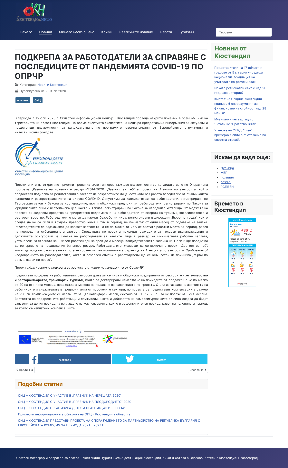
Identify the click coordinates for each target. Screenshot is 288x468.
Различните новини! (136, 32)
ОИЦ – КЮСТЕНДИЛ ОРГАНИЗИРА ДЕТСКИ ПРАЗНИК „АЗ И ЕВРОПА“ (71, 408)
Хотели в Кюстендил (220, 458)
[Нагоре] (281, 461)
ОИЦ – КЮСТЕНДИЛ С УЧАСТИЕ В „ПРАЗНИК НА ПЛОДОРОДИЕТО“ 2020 (74, 402)
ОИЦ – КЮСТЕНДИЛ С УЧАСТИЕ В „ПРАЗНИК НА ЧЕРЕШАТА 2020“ (69, 395)
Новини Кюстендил (52, 85)
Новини (45, 32)
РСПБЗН (227, 187)
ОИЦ (37, 100)
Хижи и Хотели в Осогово (183, 458)
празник (22, 100)
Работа (166, 32)
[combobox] (244, 32)
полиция (227, 177)
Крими (106, 32)
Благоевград (248, 458)
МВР (224, 173)
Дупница (227, 168)
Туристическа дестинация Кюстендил (131, 458)
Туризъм (186, 32)
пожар (226, 182)
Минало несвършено (76, 32)
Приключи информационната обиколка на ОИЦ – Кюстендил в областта (74, 414)
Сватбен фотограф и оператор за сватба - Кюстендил (58, 458)
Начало (26, 32)
